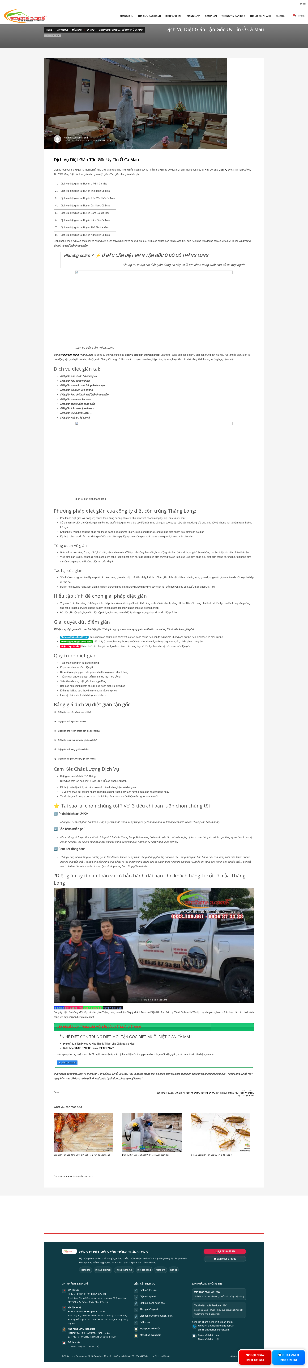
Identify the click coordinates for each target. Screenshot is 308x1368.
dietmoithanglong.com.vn (221, 1325)
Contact (122, 1226)
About (122, 1223)
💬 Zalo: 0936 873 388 (225, 1259)
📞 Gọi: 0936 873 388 (224, 1251)
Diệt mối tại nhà (148, 1296)
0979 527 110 (99, 1294)
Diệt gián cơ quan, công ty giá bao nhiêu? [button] (77, 758)
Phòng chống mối (124, 1269)
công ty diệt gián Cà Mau (167, 1093)
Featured (198, 1223)
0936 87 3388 (83, 1048)
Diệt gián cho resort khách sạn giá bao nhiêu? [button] (79, 731)
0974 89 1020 (84, 1333)
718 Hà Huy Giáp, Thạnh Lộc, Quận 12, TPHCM (94, 1336)
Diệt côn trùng (144, 1269)
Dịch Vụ (223, 169)
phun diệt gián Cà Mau (244, 1093)
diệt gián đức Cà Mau (225, 1093)
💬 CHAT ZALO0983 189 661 (288, 1357)
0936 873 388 (84, 1311)
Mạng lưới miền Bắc (150, 1328)
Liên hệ (173, 1269)
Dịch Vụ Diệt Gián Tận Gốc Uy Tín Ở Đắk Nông (211, 1155)
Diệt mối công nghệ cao (152, 1303)
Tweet (56, 1092)
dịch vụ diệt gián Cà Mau (189, 1093)
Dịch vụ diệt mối (103, 1269)
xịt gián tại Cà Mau (246, 1096)
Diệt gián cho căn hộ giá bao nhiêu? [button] (74, 712)
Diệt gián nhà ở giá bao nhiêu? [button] (72, 721)
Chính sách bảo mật (208, 1339)
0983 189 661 (107, 1048)
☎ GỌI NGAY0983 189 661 (255, 1357)
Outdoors (123, 1219)
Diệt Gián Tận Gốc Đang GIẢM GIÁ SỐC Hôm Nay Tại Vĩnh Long (82, 1155)
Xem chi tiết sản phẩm (221, 1322)
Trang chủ (85, 1269)
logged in (70, 1176)
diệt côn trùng (71, 354)
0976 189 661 (99, 1311)
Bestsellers (199, 1212)
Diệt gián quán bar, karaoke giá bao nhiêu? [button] (77, 740)
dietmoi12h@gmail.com (76, 137)
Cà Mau (102, 140)
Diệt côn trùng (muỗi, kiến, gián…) (157, 1315)
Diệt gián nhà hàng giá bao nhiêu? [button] (73, 749)
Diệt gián (110, 140)
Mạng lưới (160, 1269)
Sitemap (234, 1356)
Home (122, 1212)
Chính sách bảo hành (209, 1335)
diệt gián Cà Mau (208, 1093)
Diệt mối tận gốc (148, 1290)
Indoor (122, 1216)
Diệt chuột (145, 1322)
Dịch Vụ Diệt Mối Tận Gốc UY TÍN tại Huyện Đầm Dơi (145, 1155)
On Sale (197, 1216)
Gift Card (198, 1226)
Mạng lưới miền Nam (150, 1335)
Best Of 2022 (200, 1219)
